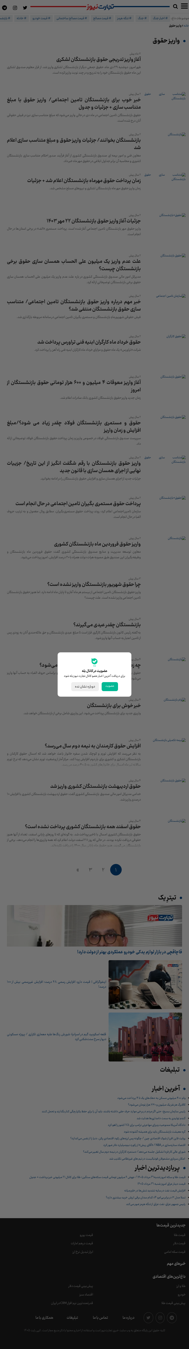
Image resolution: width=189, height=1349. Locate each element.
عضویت (109, 686)
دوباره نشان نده (85, 686)
